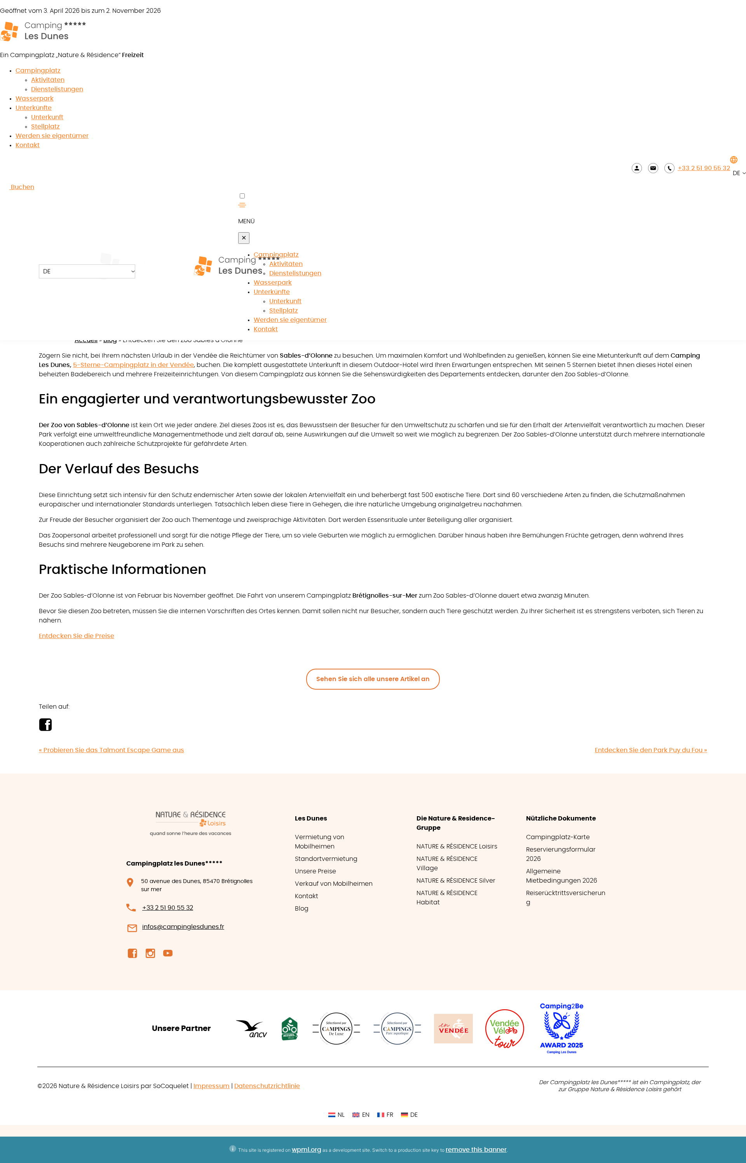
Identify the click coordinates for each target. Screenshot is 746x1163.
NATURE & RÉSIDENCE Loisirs (457, 846)
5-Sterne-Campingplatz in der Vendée (133, 365)
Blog (110, 340)
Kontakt (28, 145)
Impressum (211, 1086)
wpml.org (306, 1150)
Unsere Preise (315, 871)
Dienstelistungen (57, 89)
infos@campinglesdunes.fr (183, 927)
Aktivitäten (47, 80)
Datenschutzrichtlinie (267, 1086)
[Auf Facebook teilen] (45, 729)
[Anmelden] (637, 168)
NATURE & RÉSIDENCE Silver (456, 881)
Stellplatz (45, 126)
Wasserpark (35, 99)
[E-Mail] (653, 168)
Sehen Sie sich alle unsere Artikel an (373, 679)
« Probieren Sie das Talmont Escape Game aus (111, 750)
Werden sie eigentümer (52, 136)
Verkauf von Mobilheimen (334, 884)
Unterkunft (47, 117)
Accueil (86, 340)
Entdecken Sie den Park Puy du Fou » (651, 750)
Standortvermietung (326, 859)
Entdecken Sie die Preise (76, 636)
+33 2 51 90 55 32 (704, 168)
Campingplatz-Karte (558, 837)
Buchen (21, 187)
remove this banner (476, 1150)
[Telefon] (669, 168)
